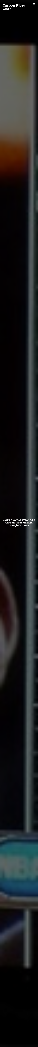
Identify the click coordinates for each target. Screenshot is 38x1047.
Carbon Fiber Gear (14, 7)
